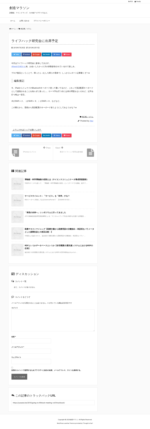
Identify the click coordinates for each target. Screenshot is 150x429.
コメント (14, 308)
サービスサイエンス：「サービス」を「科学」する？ (47, 196)
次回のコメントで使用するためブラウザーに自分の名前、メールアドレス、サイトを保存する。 (46, 370)
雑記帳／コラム (87, 117)
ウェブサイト (16, 357)
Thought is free (87, 423)
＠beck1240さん (18, 66)
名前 (13, 337)
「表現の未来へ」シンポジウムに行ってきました (45, 212)
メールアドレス (17, 347)
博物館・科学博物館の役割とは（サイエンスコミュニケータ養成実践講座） (56, 179)
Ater (91, 121)
